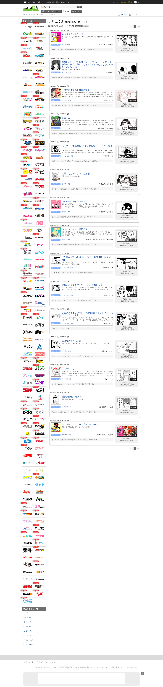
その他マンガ (28, 640)
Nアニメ (62, 2)
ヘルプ (54, 667)
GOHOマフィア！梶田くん (75, 229)
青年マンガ (27, 622)
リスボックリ (68, 369)
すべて (26, 613)
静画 (33, 2)
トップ (47, 11)
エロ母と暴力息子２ (71, 341)
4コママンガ (28, 635)
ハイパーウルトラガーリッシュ (77, 201)
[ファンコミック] (67, 156)
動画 (29, 2)
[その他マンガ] (66, 100)
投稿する (123, 14)
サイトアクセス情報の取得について (113, 667)
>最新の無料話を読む (127, 50)
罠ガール (66, 118)
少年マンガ (27, 617)
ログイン (116, 2)
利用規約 (47, 667)
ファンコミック (29, 644)
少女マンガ (27, 626)
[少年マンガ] (66, 128)
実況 (57, 2)
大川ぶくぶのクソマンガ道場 (76, 173)
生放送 (38, 2)
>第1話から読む (127, 48)
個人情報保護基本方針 (65, 667)
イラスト (57, 11)
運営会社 (39, 667)
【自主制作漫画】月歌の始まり (77, 90)
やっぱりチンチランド (72, 34)
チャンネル (45, 2)
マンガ (67, 11)
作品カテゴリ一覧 (30, 609)
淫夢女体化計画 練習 (72, 396)
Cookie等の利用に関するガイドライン (87, 667)
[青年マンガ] (66, 44)
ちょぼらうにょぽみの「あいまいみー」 (81, 424)
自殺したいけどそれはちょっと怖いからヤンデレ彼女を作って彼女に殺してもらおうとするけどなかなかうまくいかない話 (87, 64)
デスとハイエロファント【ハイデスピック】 (83, 285)
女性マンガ (27, 631)
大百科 (52, 2)
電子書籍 (77, 11)
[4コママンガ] (66, 72)
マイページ (135, 14)
